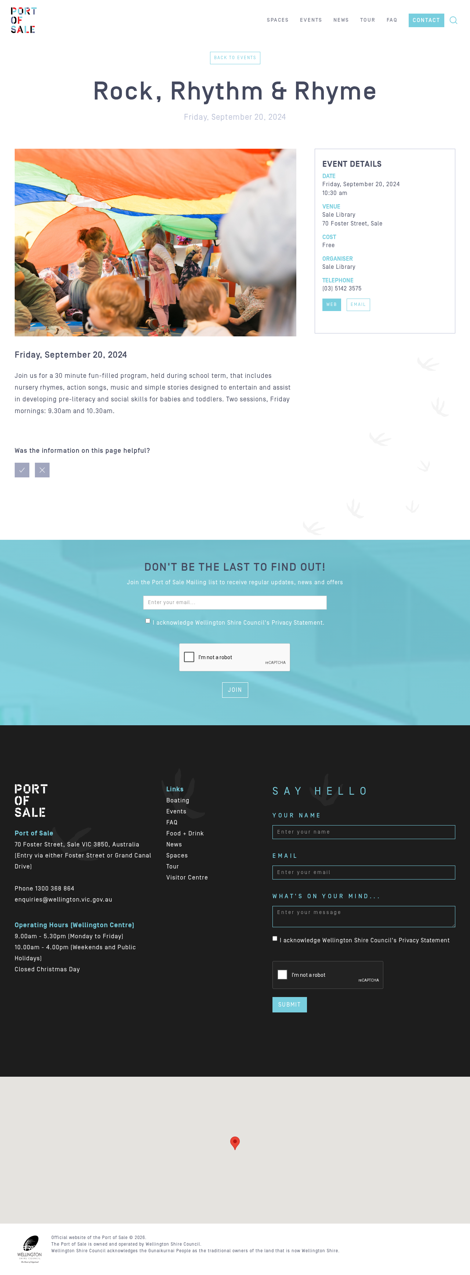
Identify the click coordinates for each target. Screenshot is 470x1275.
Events (176, 811)
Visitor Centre (187, 877)
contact (426, 20)
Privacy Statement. (298, 623)
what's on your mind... (326, 896)
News (174, 844)
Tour (172, 866)
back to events (235, 57)
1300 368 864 (55, 888)
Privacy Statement (424, 940)
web (331, 304)
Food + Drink (185, 833)
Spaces (177, 855)
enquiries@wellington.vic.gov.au (63, 899)
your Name (297, 815)
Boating (177, 800)
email (358, 304)
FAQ (172, 822)
